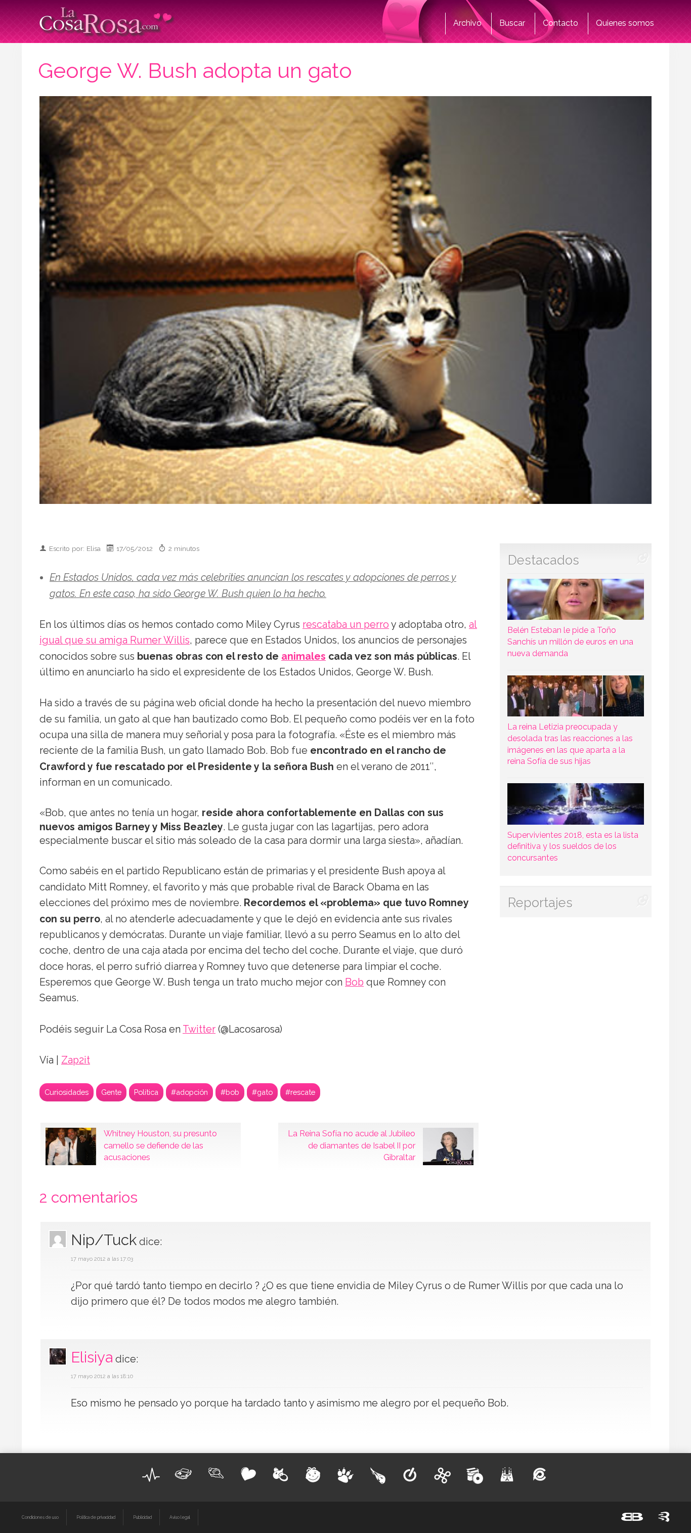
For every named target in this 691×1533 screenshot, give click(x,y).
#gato (262, 1092)
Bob (354, 982)
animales (303, 656)
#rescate (300, 1092)
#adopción (189, 1092)
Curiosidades (67, 1092)
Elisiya (92, 1357)
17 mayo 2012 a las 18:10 (102, 1376)
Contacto (560, 23)
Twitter (199, 1029)
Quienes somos (625, 23)
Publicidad (142, 1517)
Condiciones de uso (40, 1517)
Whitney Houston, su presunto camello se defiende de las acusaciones (160, 1145)
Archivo (467, 23)
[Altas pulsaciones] (151, 1475)
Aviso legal (179, 1517)
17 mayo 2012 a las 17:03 (102, 1259)
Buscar (512, 23)
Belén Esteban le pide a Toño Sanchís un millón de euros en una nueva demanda (570, 641)
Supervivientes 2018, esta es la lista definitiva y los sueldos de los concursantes (572, 846)
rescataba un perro (346, 624)
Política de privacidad (95, 1517)
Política (146, 1092)
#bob (230, 1092)
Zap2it (75, 1060)
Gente (111, 1092)
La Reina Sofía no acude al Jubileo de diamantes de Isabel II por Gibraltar (351, 1145)
